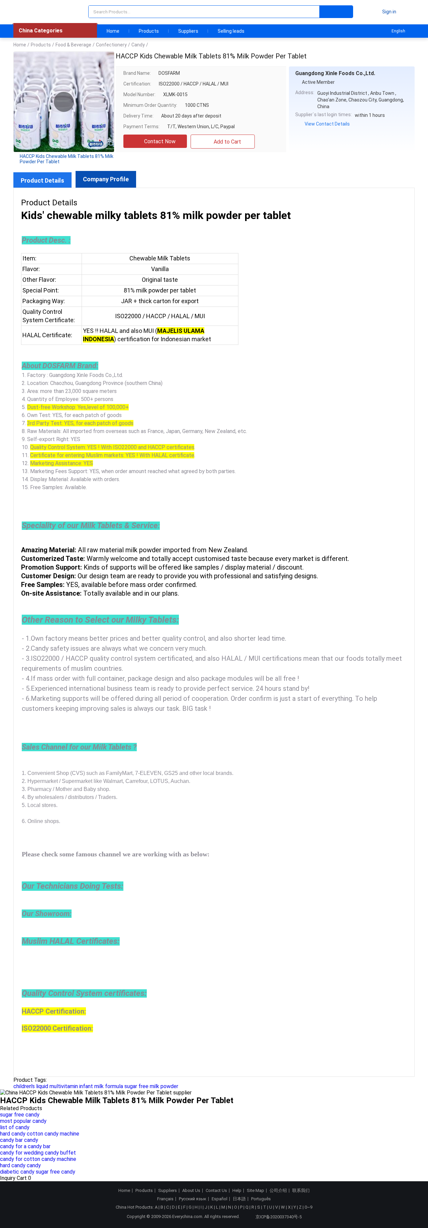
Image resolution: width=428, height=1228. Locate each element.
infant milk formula (101, 1086)
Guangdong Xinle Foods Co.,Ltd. (335, 73)
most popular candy (23, 1121)
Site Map (255, 1191)
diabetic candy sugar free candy (37, 1172)
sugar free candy (19, 1114)
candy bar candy (19, 1140)
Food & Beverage (73, 44)
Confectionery (111, 44)
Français (165, 1199)
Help (236, 1191)
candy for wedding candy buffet (38, 1153)
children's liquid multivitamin (45, 1086)
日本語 (239, 1199)
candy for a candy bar (25, 1146)
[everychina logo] (32, 11)
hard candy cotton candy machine (39, 1134)
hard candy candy (20, 1165)
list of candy (14, 1127)
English (398, 31)
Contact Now (160, 141)
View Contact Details (327, 124)
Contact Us (216, 1191)
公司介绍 (278, 1191)
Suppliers (188, 31)
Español (219, 1199)
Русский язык (192, 1199)
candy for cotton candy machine (38, 1159)
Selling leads (231, 31)
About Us (191, 1191)
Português (261, 1199)
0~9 (308, 1207)
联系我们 (301, 1191)
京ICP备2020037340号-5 (278, 1216)
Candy (138, 44)
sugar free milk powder (151, 1086)
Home (113, 31)
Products (149, 31)
